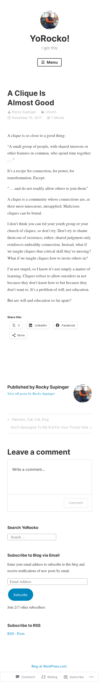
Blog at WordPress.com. (49, 666)
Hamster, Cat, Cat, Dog (27, 420)
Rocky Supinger (24, 112)
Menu (52, 62)
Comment (76, 503)
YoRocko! (50, 38)
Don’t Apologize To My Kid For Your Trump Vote (49, 428)
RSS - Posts (16, 633)
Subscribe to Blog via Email (33, 555)
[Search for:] (31, 536)
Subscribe (20, 594)
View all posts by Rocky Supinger (31, 393)
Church (51, 112)
